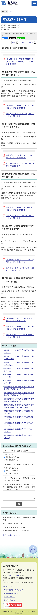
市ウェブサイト (9, 596)
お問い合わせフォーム (12, 535)
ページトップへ (33, 550)
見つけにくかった (11, 473)
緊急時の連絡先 (9, 600)
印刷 (13, 42)
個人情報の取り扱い (11, 593)
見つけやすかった (11, 468)
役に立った (9, 454)
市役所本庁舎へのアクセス (13, 590)
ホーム (12, 11)
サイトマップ (9, 586)
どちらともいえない (12, 457)
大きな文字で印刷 (27, 42)
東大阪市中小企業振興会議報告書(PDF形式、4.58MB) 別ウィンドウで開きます (20, 61)
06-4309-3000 (13, 575)
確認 (19, 504)
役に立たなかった (11, 460)
